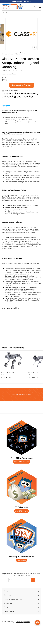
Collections (10, 54)
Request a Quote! (21, 85)
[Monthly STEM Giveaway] (21, 536)
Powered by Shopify (23, 622)
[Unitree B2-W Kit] (13, 365)
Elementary (19, 54)
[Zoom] (35, 47)
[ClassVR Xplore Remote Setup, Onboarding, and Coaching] (13, 326)
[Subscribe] (33, 580)
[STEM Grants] (21, 486)
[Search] (39, 12)
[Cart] (35, 7)
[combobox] (21, 12)
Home (4, 54)
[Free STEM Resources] (21, 437)
